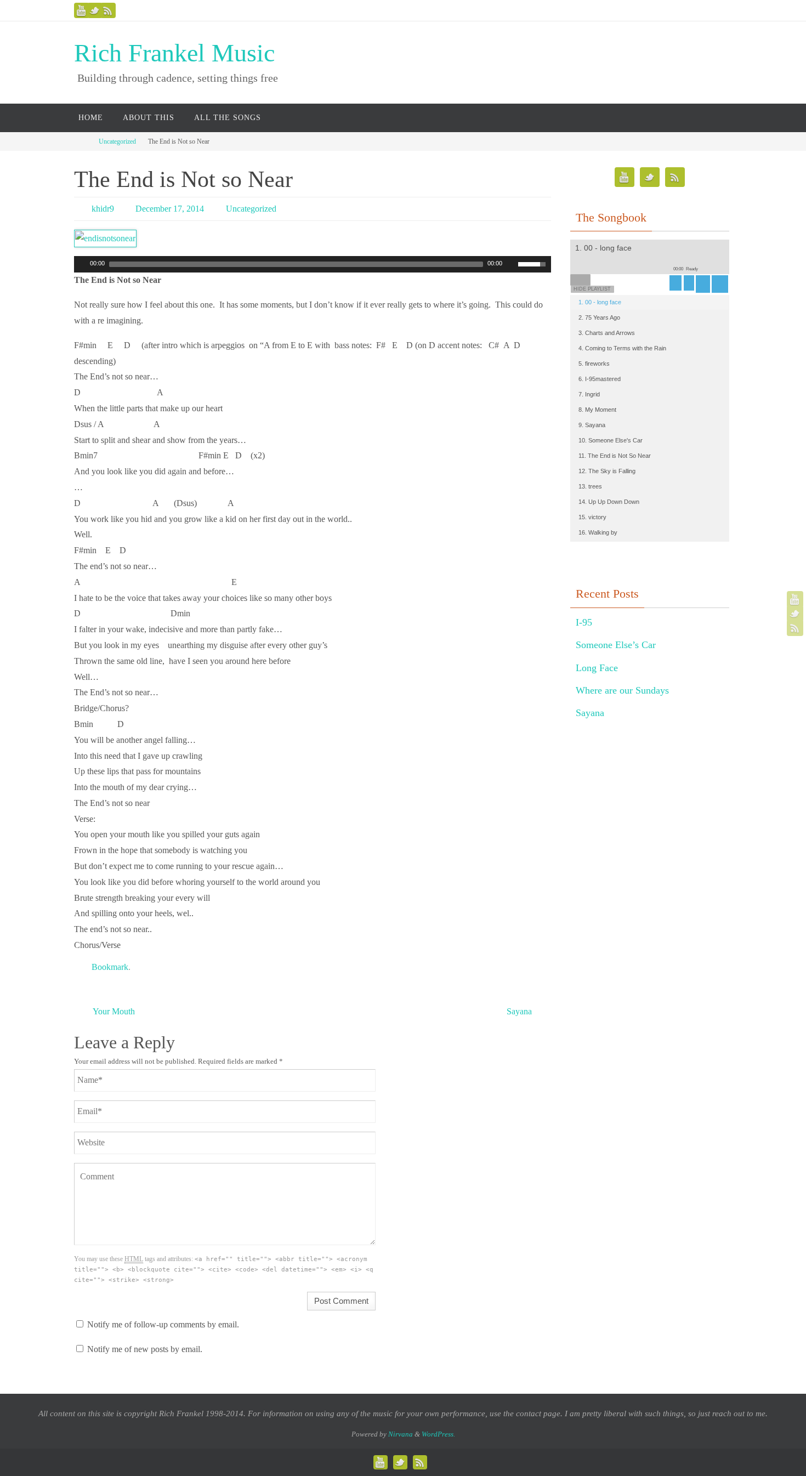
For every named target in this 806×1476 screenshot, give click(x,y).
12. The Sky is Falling (606, 471)
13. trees (590, 486)
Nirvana (400, 1434)
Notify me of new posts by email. (144, 1349)
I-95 (584, 622)
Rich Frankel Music (174, 53)
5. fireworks (594, 363)
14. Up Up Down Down (608, 501)
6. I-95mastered (599, 379)
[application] (312, 264)
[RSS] (108, 10)
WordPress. (438, 1434)
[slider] (534, 263)
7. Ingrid (589, 394)
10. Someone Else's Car (610, 440)
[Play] (81, 264)
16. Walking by (597, 532)
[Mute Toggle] (511, 264)
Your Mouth (113, 1011)
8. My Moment (597, 409)
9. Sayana (591, 425)
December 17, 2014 (169, 208)
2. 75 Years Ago (599, 317)
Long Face (597, 667)
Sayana (520, 1011)
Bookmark (110, 967)
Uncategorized (117, 141)
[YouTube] (81, 10)
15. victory (592, 517)
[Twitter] (95, 10)
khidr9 (103, 208)
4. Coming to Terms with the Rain (622, 348)
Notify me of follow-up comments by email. (163, 1324)
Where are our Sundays (622, 690)
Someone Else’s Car (616, 644)
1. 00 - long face (599, 302)
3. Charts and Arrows (606, 333)
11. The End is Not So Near (614, 455)
